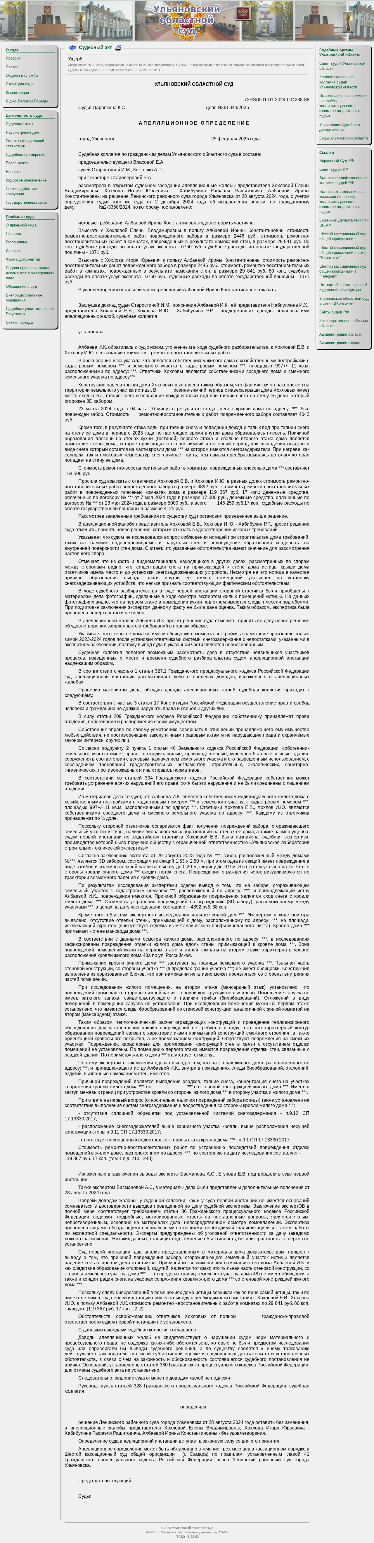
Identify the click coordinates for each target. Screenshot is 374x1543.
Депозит (13, 251)
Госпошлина (16, 242)
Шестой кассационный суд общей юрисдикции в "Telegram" (342, 271)
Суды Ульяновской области (343, 138)
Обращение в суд (21, 286)
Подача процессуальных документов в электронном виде (30, 273)
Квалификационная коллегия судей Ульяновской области (338, 82)
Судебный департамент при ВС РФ (343, 222)
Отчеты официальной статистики (25, 143)
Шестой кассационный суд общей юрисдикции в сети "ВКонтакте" (342, 252)
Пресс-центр (17, 163)
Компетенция (17, 92)
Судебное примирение (25, 154)
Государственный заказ (26, 202)
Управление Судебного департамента (339, 127)
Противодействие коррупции (21, 191)
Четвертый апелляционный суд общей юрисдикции (343, 287)
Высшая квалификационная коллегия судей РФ (343, 180)
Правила (13, 233)
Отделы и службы (22, 75)
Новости (13, 172)
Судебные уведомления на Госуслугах (30, 311)
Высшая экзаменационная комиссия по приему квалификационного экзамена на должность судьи (342, 201)
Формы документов (23, 259)
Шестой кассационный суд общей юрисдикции (342, 236)
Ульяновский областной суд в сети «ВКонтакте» (344, 301)
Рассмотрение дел (22, 132)
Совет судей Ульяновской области (342, 66)
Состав (12, 67)
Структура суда (20, 84)
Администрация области (340, 334)
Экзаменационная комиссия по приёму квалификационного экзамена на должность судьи (343, 105)
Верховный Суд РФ (336, 160)
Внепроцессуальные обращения (24, 297)
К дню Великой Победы (27, 101)
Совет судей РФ (333, 169)
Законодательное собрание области (343, 323)
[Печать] (118, 48)
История (13, 58)
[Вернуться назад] (72, 48)
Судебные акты (19, 124)
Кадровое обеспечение (26, 180)
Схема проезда (19, 322)
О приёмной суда (21, 225)
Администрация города (339, 343)
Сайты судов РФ (334, 312)
